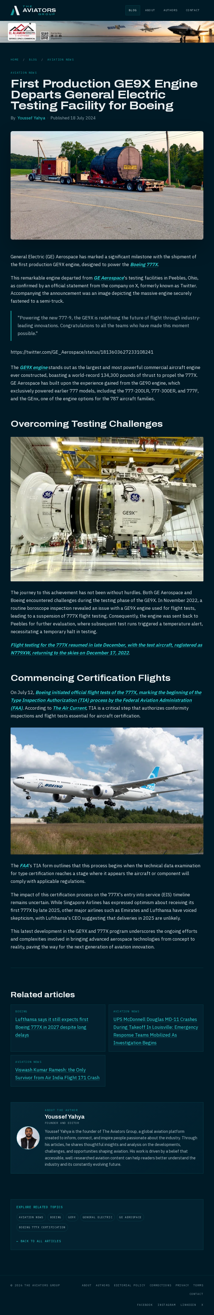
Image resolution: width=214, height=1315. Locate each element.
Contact (193, 10)
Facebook (145, 1305)
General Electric (98, 1217)
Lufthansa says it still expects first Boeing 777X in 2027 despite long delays (51, 1027)
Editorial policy (129, 1285)
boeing (55, 1217)
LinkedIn (188, 1305)
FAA (24, 866)
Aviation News (60, 59)
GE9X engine (33, 367)
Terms (198, 1285)
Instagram (167, 1305)
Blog (133, 10)
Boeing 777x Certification (42, 1227)
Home (15, 59)
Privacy (182, 1285)
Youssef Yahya (31, 118)
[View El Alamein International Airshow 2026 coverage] (107, 41)
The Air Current (69, 708)
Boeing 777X (144, 264)
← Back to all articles (38, 1241)
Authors (170, 10)
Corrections (160, 1285)
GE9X (72, 1217)
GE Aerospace (109, 278)
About (150, 10)
